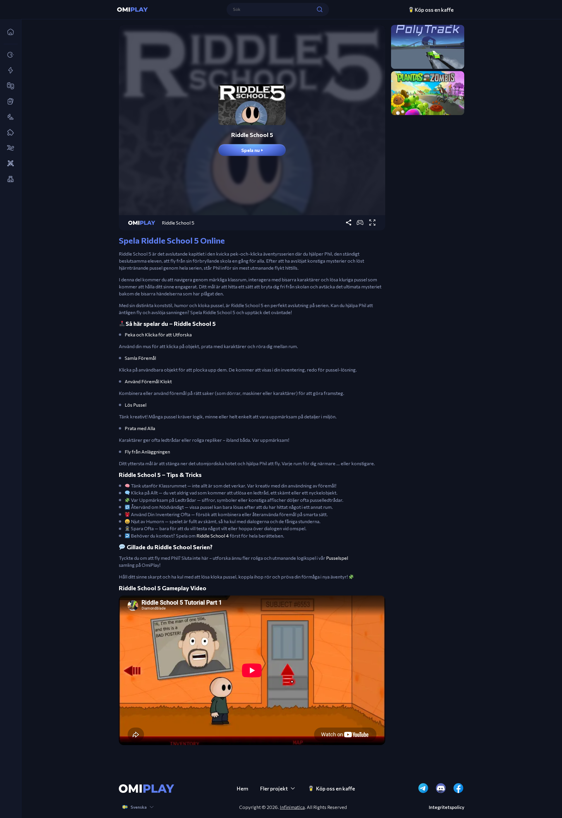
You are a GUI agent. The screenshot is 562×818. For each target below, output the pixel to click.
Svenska (139, 807)
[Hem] (9, 32)
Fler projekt (274, 788)
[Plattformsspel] (9, 117)
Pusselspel (337, 558)
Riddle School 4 (212, 535)
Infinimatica (292, 807)
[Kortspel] (9, 101)
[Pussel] (9, 132)
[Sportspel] (9, 148)
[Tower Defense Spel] (9, 179)
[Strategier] (9, 163)
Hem (242, 788)
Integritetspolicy (446, 807)
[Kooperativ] (9, 86)
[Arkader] (9, 55)
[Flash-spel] (9, 70)
